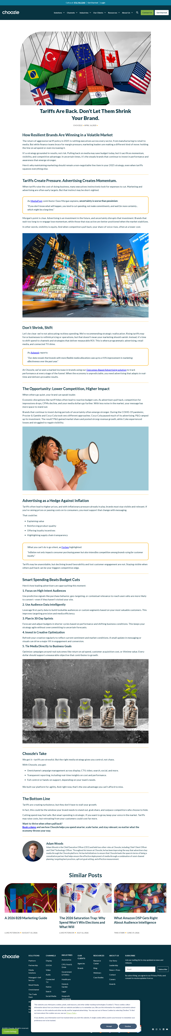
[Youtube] (167, 1029)
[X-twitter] (160, 1029)
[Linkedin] (163, 1029)
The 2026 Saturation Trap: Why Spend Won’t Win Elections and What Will (82, 922)
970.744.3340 (79, 3)
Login (102, 3)
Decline (128, 1026)
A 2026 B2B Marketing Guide (26, 918)
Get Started (93, 3)
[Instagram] (156, 1029)
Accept (109, 1026)
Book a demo (29, 827)
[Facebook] (153, 1029)
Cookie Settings (10, 1031)
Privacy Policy (71, 1013)
